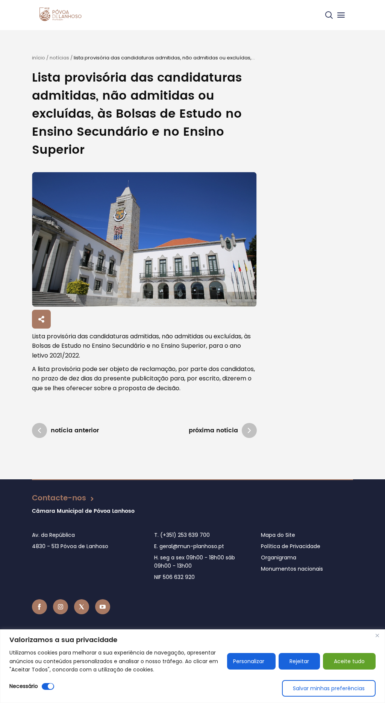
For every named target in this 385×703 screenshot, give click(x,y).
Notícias (59, 57)
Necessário (23, 686)
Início (38, 57)
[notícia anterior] (39, 430)
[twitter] (81, 606)
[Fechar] (377, 635)
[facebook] (39, 606)
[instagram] (60, 606)
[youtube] (102, 606)
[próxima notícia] (249, 430)
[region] (192, 666)
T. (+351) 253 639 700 (182, 535)
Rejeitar (299, 661)
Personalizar (248, 661)
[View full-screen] (144, 239)
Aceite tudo (349, 661)
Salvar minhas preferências (329, 688)
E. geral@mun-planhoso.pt (189, 546)
